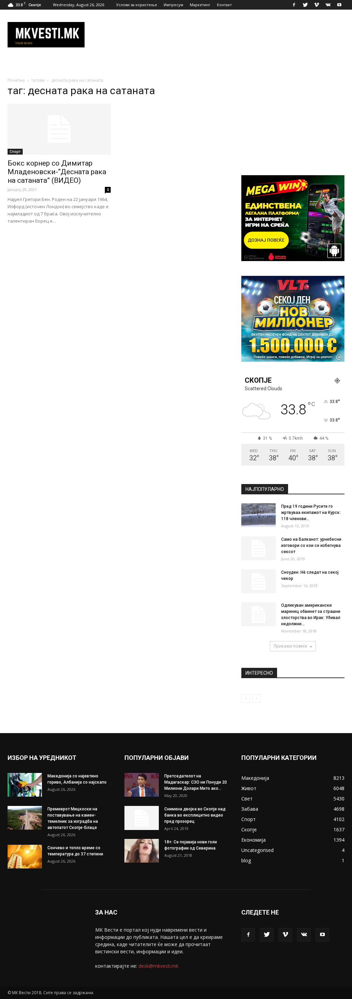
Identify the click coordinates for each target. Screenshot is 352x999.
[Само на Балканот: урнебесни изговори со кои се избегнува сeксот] (258, 548)
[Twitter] (305, 5)
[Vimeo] (316, 5)
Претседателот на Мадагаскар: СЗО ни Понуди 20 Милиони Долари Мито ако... (195, 782)
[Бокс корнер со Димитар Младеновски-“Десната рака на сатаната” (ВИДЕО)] (59, 129)
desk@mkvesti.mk (158, 966)
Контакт (224, 4)
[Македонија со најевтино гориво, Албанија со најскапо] (25, 785)
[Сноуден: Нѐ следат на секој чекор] (258, 581)
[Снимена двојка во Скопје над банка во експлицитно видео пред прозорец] (141, 818)
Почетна (16, 80)
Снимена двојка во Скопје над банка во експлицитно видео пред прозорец (195, 815)
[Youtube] (339, 5)
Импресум (173, 4)
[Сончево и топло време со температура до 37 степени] (25, 856)
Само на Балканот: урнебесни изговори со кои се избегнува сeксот (311, 545)
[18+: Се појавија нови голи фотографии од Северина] (141, 851)
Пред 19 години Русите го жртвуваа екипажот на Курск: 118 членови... (311, 512)
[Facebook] (294, 5)
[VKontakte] (328, 5)
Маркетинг (200, 4)
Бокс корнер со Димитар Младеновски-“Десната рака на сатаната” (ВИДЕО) (57, 171)
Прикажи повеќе (290, 646)
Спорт (15, 151)
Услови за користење (136, 4)
